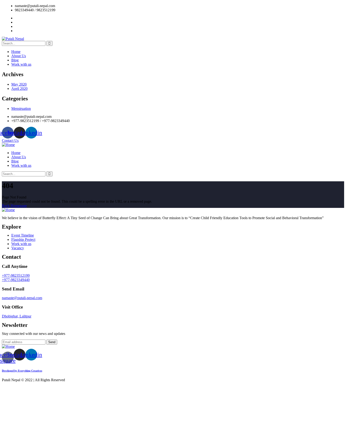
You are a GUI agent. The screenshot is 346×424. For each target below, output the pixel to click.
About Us (18, 56)
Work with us (21, 64)
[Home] (8, 145)
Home (15, 52)
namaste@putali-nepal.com (22, 298)
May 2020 (19, 84)
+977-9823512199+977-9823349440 (16, 277)
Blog (15, 60)
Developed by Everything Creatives (22, 370)
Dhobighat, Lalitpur (16, 316)
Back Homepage (14, 206)
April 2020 (19, 89)
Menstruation (21, 109)
